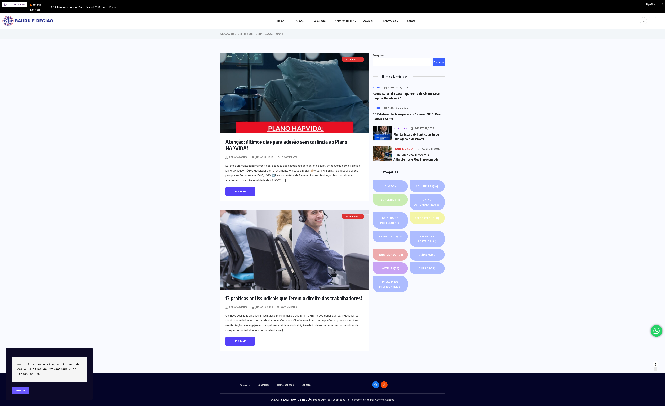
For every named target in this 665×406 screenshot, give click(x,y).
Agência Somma (384, 400)
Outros (427, 268)
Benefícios (389, 21)
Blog (390, 186)
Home (280, 21)
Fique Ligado (390, 254)
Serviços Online (344, 21)
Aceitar (20, 390)
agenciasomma (238, 157)
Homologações (285, 384)
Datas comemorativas (427, 202)
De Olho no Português (390, 220)
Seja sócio (319, 21)
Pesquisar (378, 55)
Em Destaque (427, 218)
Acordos (368, 21)
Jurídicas (427, 254)
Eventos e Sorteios (427, 239)
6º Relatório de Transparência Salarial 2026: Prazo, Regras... (85, 7)
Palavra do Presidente (390, 284)
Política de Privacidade (48, 369)
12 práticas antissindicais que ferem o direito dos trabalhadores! (293, 298)
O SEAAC (299, 21)
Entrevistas (390, 236)
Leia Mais (240, 191)
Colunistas (427, 186)
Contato (410, 21)
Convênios (390, 199)
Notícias (390, 268)
